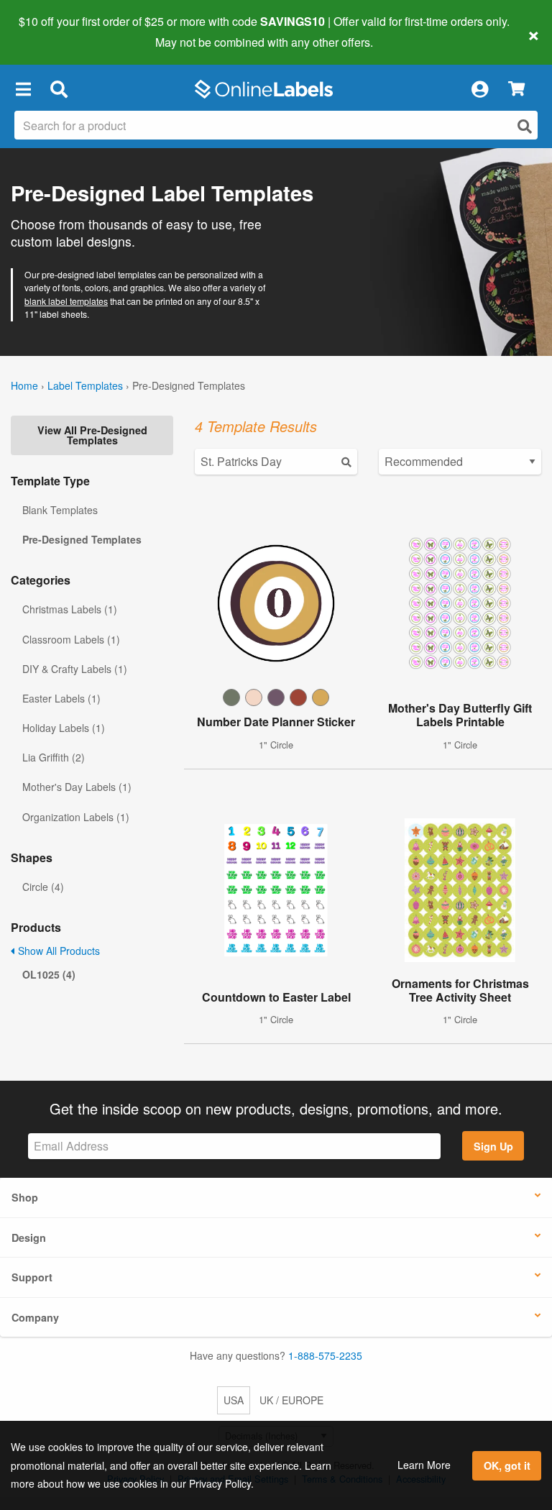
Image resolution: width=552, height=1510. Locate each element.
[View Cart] (516, 89)
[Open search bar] (58, 89)
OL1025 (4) (48, 974)
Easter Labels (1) (61, 698)
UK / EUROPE (291, 1400)
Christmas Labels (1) (69, 609)
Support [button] (32, 1277)
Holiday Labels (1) (63, 727)
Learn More (424, 1465)
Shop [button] (25, 1197)
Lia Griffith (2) (53, 757)
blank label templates (66, 301)
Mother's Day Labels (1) (77, 786)
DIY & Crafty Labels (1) (74, 669)
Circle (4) (43, 886)
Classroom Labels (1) (71, 639)
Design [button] (29, 1237)
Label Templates (85, 385)
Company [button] (35, 1317)
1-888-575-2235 (325, 1355)
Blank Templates (60, 510)
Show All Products (57, 950)
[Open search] (525, 126)
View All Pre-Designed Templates (92, 435)
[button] (23, 89)
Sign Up (493, 1146)
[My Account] (479, 89)
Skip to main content (52, 31)
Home (24, 385)
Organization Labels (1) (75, 817)
